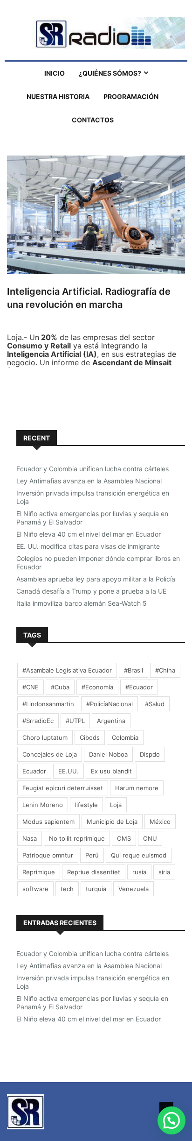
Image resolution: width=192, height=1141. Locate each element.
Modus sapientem (48, 821)
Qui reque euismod (138, 855)
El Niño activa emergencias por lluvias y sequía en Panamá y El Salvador (92, 518)
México (160, 821)
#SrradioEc (38, 720)
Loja (116, 804)
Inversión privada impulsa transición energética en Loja (92, 497)
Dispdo (150, 754)
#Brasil (133, 670)
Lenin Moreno (42, 804)
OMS (124, 838)
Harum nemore (136, 788)
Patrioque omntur (47, 855)
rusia (139, 872)
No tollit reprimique (77, 838)
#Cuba (60, 687)
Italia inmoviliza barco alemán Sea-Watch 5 (81, 603)
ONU (150, 838)
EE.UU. (68, 771)
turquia (96, 889)
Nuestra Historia (58, 96)
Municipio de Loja (112, 821)
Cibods (90, 737)
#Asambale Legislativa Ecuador (67, 670)
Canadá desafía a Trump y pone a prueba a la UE (91, 591)
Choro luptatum (45, 737)
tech (67, 889)
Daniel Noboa (108, 754)
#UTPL (75, 720)
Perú (92, 855)
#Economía (97, 687)
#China (165, 670)
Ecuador (34, 771)
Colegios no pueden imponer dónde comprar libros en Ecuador (98, 562)
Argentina (111, 720)
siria (164, 872)
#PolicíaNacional (109, 704)
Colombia (125, 737)
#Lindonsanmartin (48, 704)
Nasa (29, 838)
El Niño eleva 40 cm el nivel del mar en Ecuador (88, 534)
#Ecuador (139, 687)
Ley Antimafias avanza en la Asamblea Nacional (89, 481)
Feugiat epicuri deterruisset (62, 788)
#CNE (30, 687)
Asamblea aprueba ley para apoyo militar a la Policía (95, 579)
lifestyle (86, 804)
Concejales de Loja (49, 754)
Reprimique (38, 872)
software (35, 889)
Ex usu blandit (111, 771)
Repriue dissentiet (93, 872)
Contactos (93, 120)
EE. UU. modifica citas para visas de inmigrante (88, 546)
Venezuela (133, 889)
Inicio (54, 73)
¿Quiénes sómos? (110, 73)
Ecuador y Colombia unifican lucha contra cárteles (92, 469)
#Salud (155, 704)
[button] (171, 1120)
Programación (130, 96)
